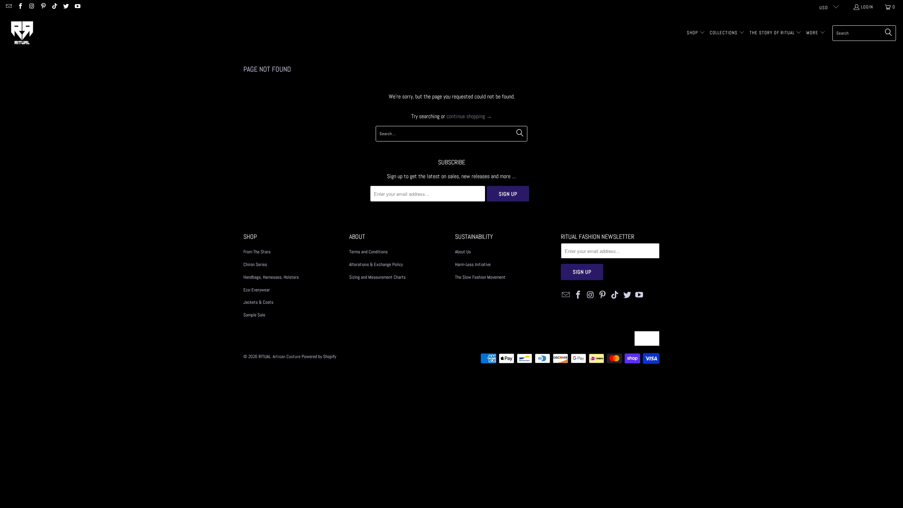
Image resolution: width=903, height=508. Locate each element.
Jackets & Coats (258, 302)
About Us (463, 252)
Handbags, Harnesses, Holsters (271, 277)
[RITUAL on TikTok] (54, 7)
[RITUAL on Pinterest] (43, 7)
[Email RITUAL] (8, 7)
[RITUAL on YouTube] (77, 7)
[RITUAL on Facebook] (20, 7)
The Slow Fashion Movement (480, 277)
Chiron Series (255, 264)
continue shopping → (469, 116)
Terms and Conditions (368, 252)
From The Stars (257, 252)
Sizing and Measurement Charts (377, 277)
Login (867, 7)
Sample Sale (254, 315)
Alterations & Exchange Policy (376, 264)
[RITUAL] (22, 33)
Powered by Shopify (319, 356)
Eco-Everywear (256, 290)
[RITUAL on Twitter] (65, 7)
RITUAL (265, 356)
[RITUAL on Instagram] (31, 7)
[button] (696, 33)
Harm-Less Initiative (473, 264)
